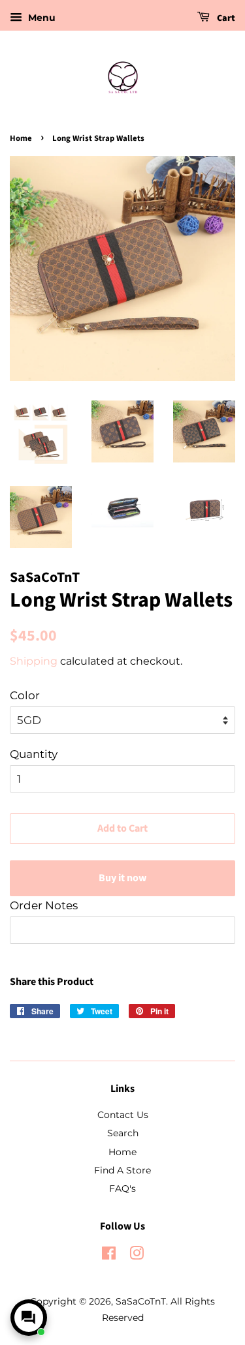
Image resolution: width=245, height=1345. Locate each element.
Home (21, 138)
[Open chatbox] (28, 1317)
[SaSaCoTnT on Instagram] (136, 1256)
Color (25, 695)
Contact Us (122, 1115)
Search (123, 1133)
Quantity (33, 754)
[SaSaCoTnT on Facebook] (108, 1256)
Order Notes (44, 905)
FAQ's (122, 1188)
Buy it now (122, 878)
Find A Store (122, 1170)
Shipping (33, 661)
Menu (40, 17)
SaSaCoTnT (141, 1301)
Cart (225, 18)
